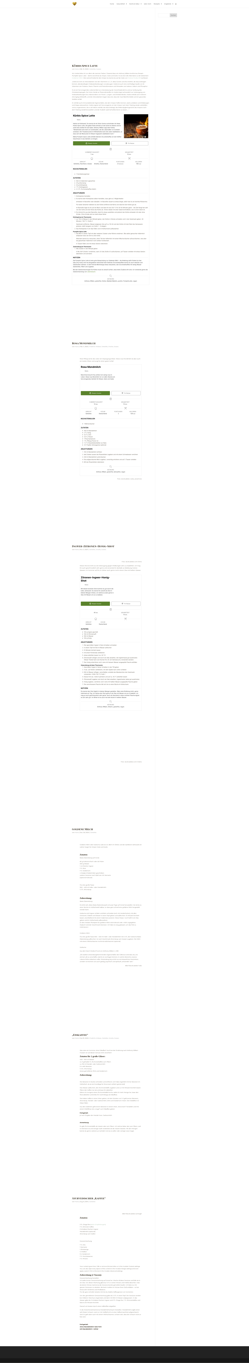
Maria (77, 69)
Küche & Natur (134, 4)
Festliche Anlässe (95, 346)
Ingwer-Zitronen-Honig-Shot (93, 546)
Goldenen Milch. (77, 78)
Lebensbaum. (91, 271)
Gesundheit (121, 4)
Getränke (92, 69)
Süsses (98, 69)
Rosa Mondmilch (84, 343)
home (112, 4)
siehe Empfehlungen (98, 1224)
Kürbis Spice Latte (85, 65)
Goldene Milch (82, 829)
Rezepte (157, 4)
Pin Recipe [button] (131, 143)
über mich (147, 4)
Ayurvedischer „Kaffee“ (89, 1198)
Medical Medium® (134, 78)
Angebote (167, 4)
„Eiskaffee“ (80, 1034)
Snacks (110, 346)
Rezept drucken (92, 143)
